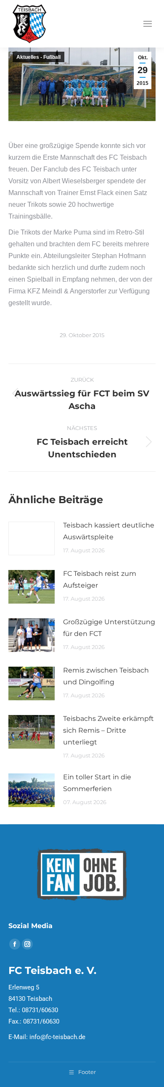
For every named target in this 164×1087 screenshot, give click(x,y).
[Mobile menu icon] (148, 24)
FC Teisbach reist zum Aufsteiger (99, 579)
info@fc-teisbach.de (57, 1037)
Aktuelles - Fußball (38, 57)
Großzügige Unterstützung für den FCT (109, 628)
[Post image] (31, 538)
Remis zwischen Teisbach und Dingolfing (106, 676)
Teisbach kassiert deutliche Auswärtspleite (108, 531)
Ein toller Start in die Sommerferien (97, 783)
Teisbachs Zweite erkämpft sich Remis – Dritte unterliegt (108, 730)
